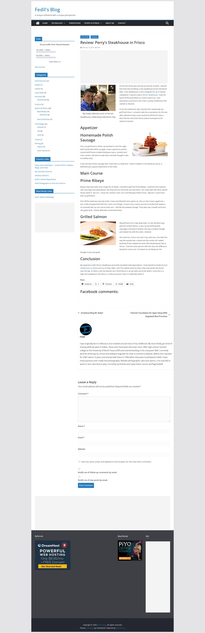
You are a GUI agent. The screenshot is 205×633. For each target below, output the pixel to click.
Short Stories (42, 150)
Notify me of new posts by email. (93, 480)
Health (37, 85)
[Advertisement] (124, 66)
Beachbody (41, 111)
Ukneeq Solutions (42, 175)
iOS (38, 131)
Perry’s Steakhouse (150, 95)
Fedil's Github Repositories (45, 179)
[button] (64, 23)
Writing (38, 143)
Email (81, 437)
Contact (122, 23)
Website (81, 449)
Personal (95, 37)
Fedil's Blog (47, 9)
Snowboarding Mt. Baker (92, 313)
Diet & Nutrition (43, 119)
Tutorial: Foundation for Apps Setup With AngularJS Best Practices (148, 315)
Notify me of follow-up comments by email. (97, 472)
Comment (83, 393)
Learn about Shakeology (44, 197)
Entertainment (40, 81)
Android (40, 127)
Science (38, 104)
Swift (39, 135)
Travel (37, 139)
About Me (110, 23)
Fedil (98, 47)
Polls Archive (40, 67)
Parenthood (75, 23)
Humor (37, 89)
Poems (39, 147)
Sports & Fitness (91, 23)
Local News (85, 37)
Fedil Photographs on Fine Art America (50, 183)
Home (45, 23)
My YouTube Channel (43, 171)
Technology (57, 23)
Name (81, 426)
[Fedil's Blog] (38, 23)
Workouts (43, 115)
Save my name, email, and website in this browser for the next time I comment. (116, 461)
